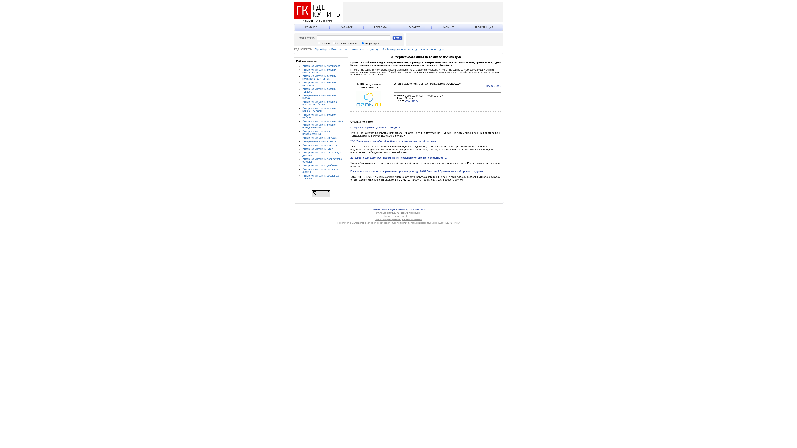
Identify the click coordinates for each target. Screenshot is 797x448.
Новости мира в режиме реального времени (398, 219)
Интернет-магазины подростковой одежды (322, 160)
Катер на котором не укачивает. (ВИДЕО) (375, 127)
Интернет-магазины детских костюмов (319, 84)
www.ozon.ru (411, 101)
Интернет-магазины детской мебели (319, 116)
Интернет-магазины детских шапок (319, 97)
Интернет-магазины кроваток (319, 145)
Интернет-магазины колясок (319, 141)
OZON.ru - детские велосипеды (369, 85)
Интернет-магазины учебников (320, 165)
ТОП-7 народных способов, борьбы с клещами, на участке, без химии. (393, 141)
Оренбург (321, 49)
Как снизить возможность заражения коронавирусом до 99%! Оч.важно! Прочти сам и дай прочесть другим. (416, 171)
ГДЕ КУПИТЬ (452, 223)
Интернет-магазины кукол (317, 148)
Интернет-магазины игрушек (319, 137)
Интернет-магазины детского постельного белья (319, 103)
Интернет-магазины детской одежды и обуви (319, 126)
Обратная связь (417, 209)
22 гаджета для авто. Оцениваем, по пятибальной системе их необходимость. (398, 157)
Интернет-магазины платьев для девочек (321, 154)
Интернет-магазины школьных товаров (320, 177)
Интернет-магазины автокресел (321, 66)
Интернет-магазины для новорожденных (316, 132)
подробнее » (493, 86)
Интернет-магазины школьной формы (320, 170)
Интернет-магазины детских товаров (319, 90)
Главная (376, 209)
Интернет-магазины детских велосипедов (415, 49)
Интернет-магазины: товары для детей (357, 49)
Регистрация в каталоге (394, 209)
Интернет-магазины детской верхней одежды (319, 109)
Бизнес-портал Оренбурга (398, 216)
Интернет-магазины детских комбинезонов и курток (319, 77)
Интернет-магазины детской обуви (323, 121)
